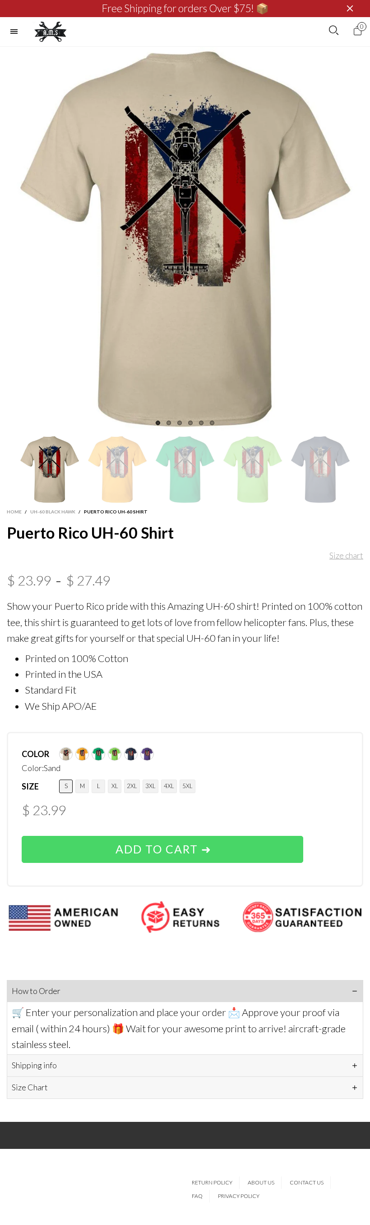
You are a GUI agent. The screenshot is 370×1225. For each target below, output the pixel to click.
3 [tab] (179, 423)
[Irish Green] (98, 754)
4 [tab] (190, 423)
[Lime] (114, 754)
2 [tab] (168, 423)
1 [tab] (158, 423)
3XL (150, 785)
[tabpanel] (185, 239)
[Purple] (147, 754)
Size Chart (30, 1087)
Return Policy (212, 1182)
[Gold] (82, 754)
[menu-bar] (16, 31)
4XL (169, 785)
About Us (261, 1182)
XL (114, 785)
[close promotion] (349, 8)
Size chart (346, 555)
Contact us (307, 1182)
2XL (132, 785)
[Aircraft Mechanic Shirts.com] (50, 32)
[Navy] (131, 754)
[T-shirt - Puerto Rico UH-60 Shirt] (185, 239)
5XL (187, 785)
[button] (11, 469)
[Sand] (66, 754)
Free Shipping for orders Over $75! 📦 (185, 8)
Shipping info (34, 1065)
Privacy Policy (238, 1196)
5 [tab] (201, 423)
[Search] (334, 30)
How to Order (36, 991)
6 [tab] (212, 423)
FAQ (197, 1196)
